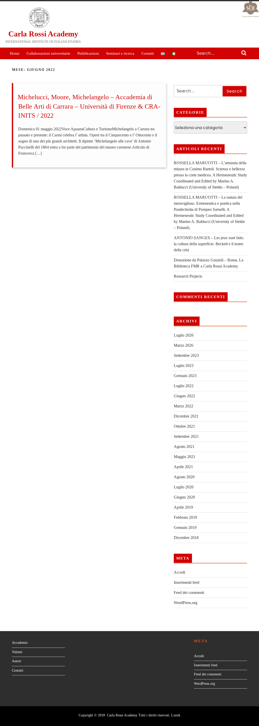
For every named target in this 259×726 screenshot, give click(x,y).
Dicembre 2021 (186, 416)
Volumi (17, 652)
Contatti (147, 53)
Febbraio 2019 (185, 517)
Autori (16, 661)
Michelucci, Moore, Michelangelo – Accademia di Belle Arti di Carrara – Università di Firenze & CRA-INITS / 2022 (89, 106)
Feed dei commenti (189, 592)
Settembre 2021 (186, 436)
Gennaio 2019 (185, 527)
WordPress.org (185, 602)
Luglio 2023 (183, 365)
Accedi (179, 572)
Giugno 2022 (184, 396)
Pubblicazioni (88, 53)
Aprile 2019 (183, 507)
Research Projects (188, 276)
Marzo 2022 (183, 406)
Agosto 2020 (184, 477)
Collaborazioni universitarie (48, 53)
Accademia (20, 643)
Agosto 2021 (184, 446)
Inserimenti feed (186, 582)
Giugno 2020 (184, 497)
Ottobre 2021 (184, 426)
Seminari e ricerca (120, 53)
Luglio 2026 (183, 335)
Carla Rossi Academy (43, 34)
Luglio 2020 (183, 487)
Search (243, 53)
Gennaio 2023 (185, 376)
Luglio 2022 (183, 386)
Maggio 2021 (184, 456)
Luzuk (175, 715)
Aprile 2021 (183, 467)
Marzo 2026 (183, 345)
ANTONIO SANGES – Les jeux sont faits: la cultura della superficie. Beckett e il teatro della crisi (209, 244)
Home (14, 53)
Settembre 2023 (186, 355)
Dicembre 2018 (186, 537)
